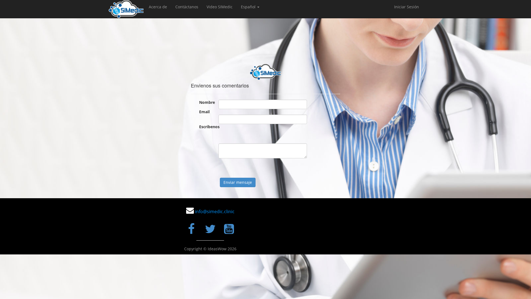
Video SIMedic (220, 6)
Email (204, 111)
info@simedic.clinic (215, 211)
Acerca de (158, 6)
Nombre (206, 102)
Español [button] (249, 6)
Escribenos (206, 126)
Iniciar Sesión (406, 6)
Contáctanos (186, 6)
